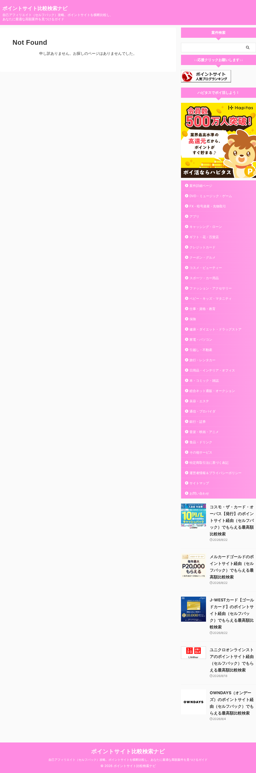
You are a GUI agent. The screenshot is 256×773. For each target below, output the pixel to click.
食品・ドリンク (201, 442)
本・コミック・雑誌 (204, 380)
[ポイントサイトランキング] (206, 79)
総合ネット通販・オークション (212, 391)
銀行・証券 (198, 422)
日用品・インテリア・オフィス (212, 370)
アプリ (194, 216)
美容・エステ (199, 401)
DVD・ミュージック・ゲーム (211, 196)
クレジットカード (203, 247)
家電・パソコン (201, 339)
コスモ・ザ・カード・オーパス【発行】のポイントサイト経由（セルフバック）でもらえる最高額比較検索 (232, 520)
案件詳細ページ (201, 186)
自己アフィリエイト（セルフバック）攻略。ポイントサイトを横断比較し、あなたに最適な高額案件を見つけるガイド (128, 759)
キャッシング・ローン (206, 227)
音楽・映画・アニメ (204, 432)
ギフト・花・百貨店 (204, 237)
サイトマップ (199, 483)
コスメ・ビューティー (206, 268)
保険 (193, 319)
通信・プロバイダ (203, 411)
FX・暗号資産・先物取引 (208, 206)
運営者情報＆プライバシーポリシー (216, 473)
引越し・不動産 (201, 350)
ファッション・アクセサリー (211, 288)
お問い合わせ (199, 493)
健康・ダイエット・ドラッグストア (216, 329)
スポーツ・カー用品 (204, 278)
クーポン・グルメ (203, 257)
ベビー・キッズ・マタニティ (211, 298)
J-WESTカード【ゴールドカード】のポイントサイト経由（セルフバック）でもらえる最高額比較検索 (232, 613)
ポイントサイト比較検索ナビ (35, 8)
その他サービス (201, 452)
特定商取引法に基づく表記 (209, 463)
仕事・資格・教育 (203, 309)
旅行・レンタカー (203, 360)
